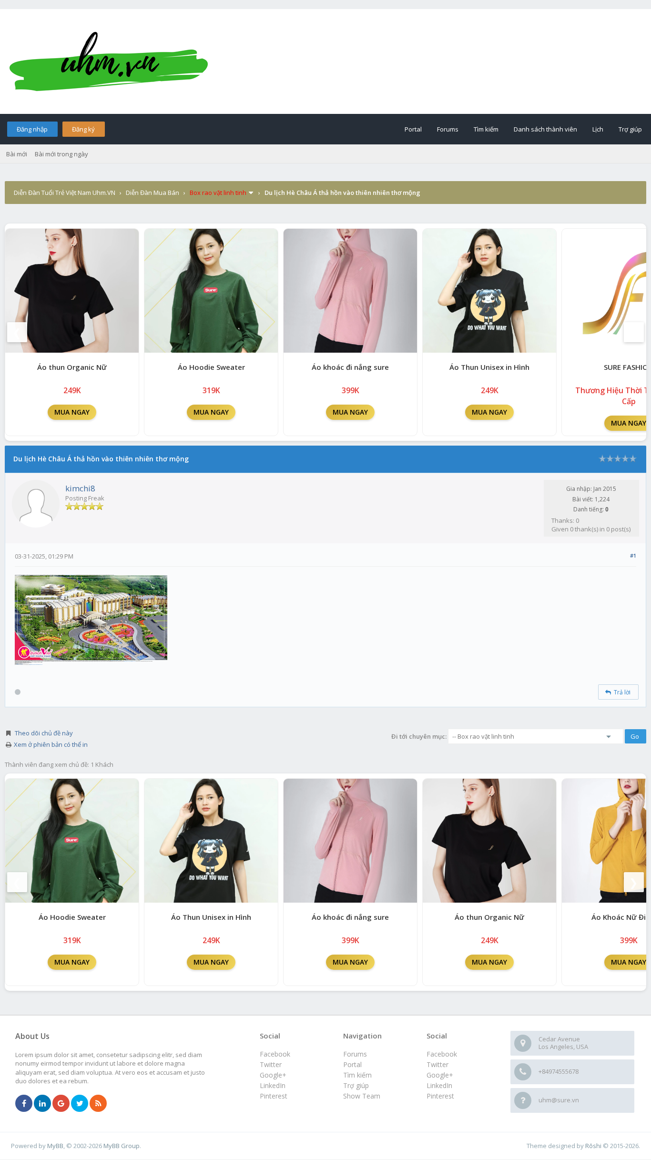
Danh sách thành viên (545, 129)
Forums (447, 129)
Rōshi (593, 1145)
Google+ (440, 1074)
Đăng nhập (32, 129)
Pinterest (440, 1095)
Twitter (437, 1064)
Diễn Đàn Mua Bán (152, 192)
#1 (633, 555)
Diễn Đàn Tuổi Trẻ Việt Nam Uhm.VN (64, 192)
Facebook (442, 1053)
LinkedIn (439, 1085)
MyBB (55, 1145)
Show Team (361, 1095)
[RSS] (98, 1103)
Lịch (597, 129)
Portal (413, 129)
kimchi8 (80, 488)
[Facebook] (23, 1103)
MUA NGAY (72, 412)
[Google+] (61, 1103)
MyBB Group (121, 1145)
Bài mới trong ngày (61, 154)
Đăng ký (83, 129)
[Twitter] (79, 1103)
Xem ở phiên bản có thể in (51, 744)
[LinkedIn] (42, 1103)
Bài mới (16, 154)
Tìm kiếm (486, 129)
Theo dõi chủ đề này (44, 733)
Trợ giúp (630, 129)
